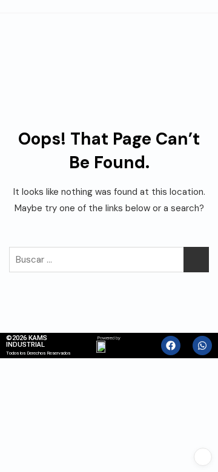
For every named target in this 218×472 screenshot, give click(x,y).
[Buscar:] (109, 259)
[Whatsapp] (202, 345)
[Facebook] (170, 345)
